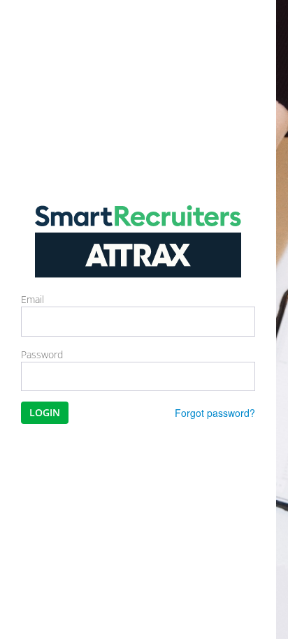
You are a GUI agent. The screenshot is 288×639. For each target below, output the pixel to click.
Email (32, 299)
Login (44, 412)
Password (42, 354)
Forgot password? (215, 413)
